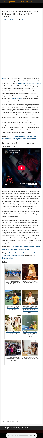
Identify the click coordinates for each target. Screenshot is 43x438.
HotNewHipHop (7, 258)
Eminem (5, 78)
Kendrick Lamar (17, 98)
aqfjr (5, 19)
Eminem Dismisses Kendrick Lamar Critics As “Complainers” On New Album (20, 14)
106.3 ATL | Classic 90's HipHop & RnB (16, 1)
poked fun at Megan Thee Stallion (29, 83)
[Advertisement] (21, 49)
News (21, 19)
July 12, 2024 (13, 19)
